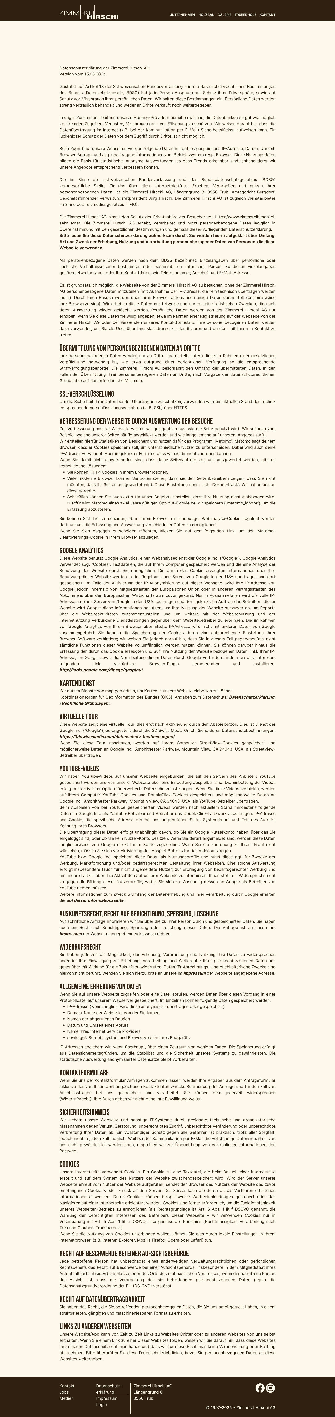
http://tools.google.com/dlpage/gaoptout (101, 669)
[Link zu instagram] (270, 1386)
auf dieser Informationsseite (94, 900)
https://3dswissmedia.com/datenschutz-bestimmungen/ (117, 736)
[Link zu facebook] (260, 1386)
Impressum (71, 933)
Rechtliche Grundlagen (85, 703)
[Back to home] (89, 12)
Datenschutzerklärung (251, 696)
